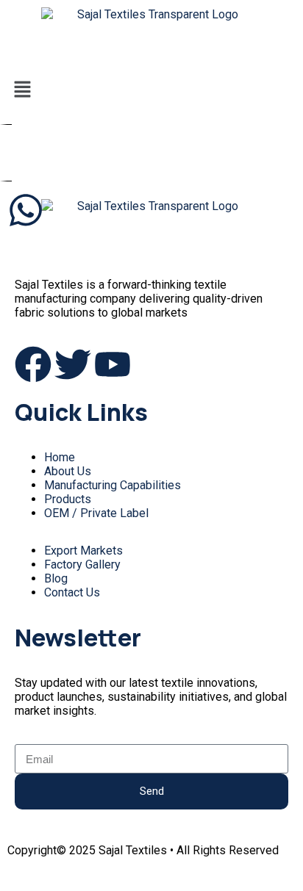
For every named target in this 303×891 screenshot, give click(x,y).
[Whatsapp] (25, 210)
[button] (151, 90)
